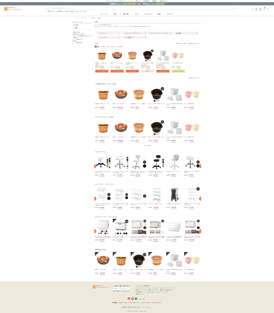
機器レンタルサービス (153, 290)
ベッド (76, 11)
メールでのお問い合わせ (122, 288)
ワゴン (84, 11)
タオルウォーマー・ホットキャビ (122, 26)
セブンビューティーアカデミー (167, 288)
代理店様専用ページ (140, 292)
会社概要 (124, 307)
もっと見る (147, 145)
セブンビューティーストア (142, 288)
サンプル (145, 290)
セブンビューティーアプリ (162, 292)
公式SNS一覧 (141, 299)
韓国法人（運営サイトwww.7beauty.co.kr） (129, 302)
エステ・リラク (98, 24)
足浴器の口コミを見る (181, 43)
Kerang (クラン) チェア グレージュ (173, 171)
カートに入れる (102, 71)
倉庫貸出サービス (140, 294)
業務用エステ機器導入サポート (167, 290)
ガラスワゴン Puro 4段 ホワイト (155, 203)
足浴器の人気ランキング (194, 43)
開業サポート (139, 290)
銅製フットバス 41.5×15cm (117, 62)
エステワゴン (109, 26)
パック (80, 11)
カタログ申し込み (150, 292)
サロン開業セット (60, 11)
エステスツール (101, 26)
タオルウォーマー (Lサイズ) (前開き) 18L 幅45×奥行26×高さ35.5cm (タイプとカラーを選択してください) (139, 238)
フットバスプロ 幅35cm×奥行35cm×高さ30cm (162, 63)
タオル (66, 11)
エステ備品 (134, 26)
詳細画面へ (148, 71)
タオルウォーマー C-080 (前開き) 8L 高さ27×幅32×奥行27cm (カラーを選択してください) (103, 238)
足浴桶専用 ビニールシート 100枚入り (132, 63)
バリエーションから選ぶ (178, 71)
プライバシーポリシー (147, 307)
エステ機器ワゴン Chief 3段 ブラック (174, 203)
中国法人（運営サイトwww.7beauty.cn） (152, 302)
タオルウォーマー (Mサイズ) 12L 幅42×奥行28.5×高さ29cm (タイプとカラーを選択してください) (192, 238)
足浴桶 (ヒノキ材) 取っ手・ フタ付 (101, 63)
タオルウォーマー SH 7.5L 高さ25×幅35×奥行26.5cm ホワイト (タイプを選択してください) (156, 238)
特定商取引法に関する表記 (134, 307)
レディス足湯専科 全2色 (177, 62)
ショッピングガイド (154, 288)
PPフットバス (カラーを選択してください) (147, 63)
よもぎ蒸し (71, 11)
